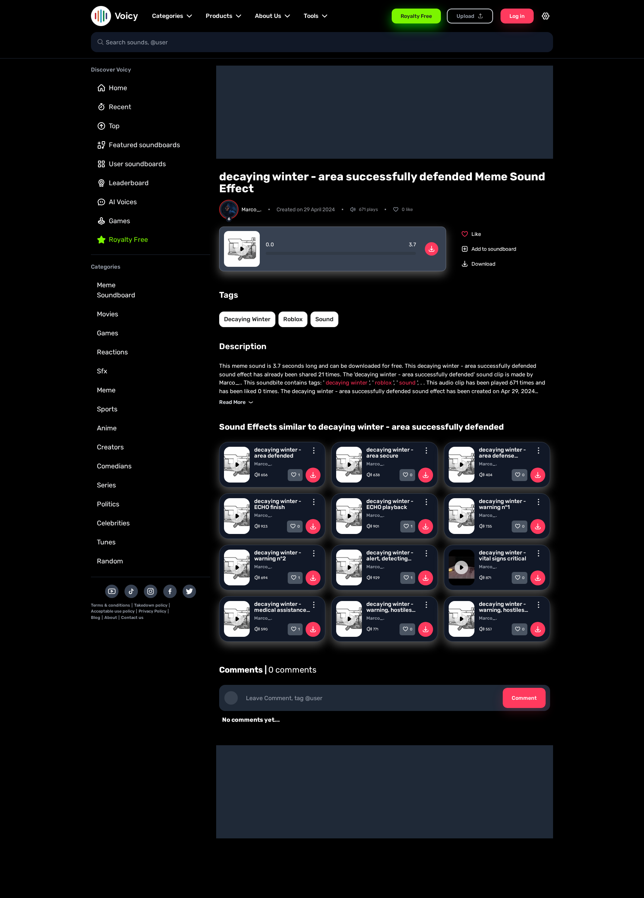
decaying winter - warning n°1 (502, 504)
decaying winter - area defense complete (502, 453)
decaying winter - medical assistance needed (280, 607)
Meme (106, 390)
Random (110, 561)
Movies (107, 314)
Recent (120, 107)
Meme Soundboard (116, 290)
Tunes (106, 542)
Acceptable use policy (113, 611)
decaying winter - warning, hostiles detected (389, 607)
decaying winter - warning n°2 (277, 556)
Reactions (112, 352)
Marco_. (263, 464)
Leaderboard (129, 183)
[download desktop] (431, 249)
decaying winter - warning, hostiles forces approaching (505, 607)
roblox (293, 319)
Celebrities (113, 523)
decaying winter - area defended (277, 453)
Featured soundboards (144, 145)
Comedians (114, 466)
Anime (107, 428)
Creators (110, 447)
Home (118, 88)
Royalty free (128, 239)
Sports (107, 409)
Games (119, 221)
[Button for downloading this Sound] (313, 475)
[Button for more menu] (314, 450)
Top (114, 126)
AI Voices (123, 202)
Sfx (102, 371)
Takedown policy (150, 605)
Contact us (132, 617)
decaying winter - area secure (389, 453)
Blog (95, 617)
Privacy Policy (152, 611)
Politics (108, 504)
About (110, 617)
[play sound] (242, 249)
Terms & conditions (110, 605)
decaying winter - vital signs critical (502, 556)
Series (106, 485)
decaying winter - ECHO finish (277, 504)
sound (324, 319)
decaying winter (247, 319)
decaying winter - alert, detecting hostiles (389, 556)
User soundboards (137, 164)
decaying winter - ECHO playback (389, 504)
